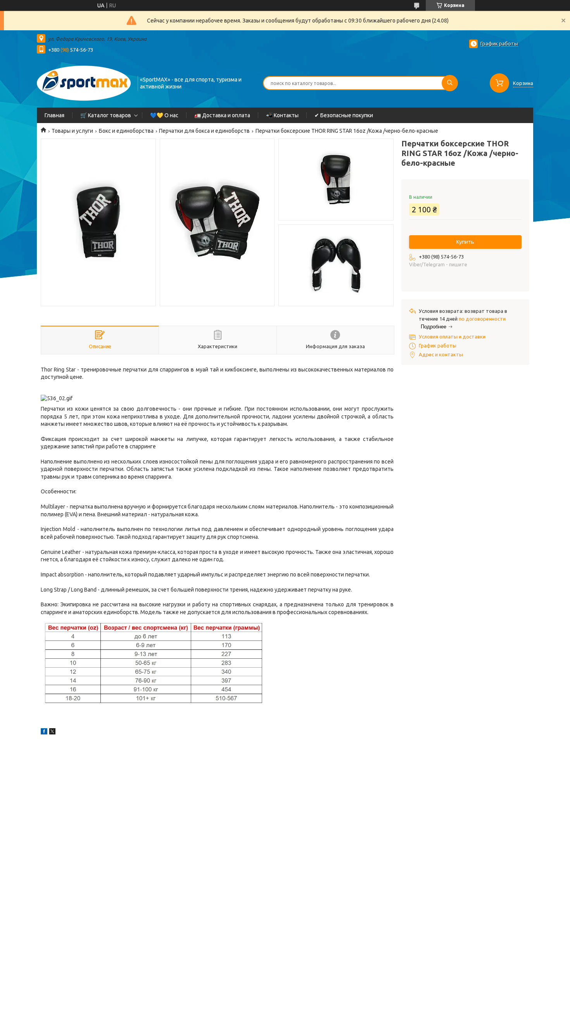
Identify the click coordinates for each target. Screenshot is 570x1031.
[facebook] (44, 732)
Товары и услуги (72, 131)
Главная (54, 115)
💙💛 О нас (164, 115)
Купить (465, 242)
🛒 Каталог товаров (105, 115)
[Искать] (450, 83)
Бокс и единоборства (126, 131)
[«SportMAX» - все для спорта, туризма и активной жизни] (84, 82)
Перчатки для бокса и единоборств (204, 131)
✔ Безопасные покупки (343, 115)
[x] (52, 732)
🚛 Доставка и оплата (222, 115)
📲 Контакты (282, 115)
